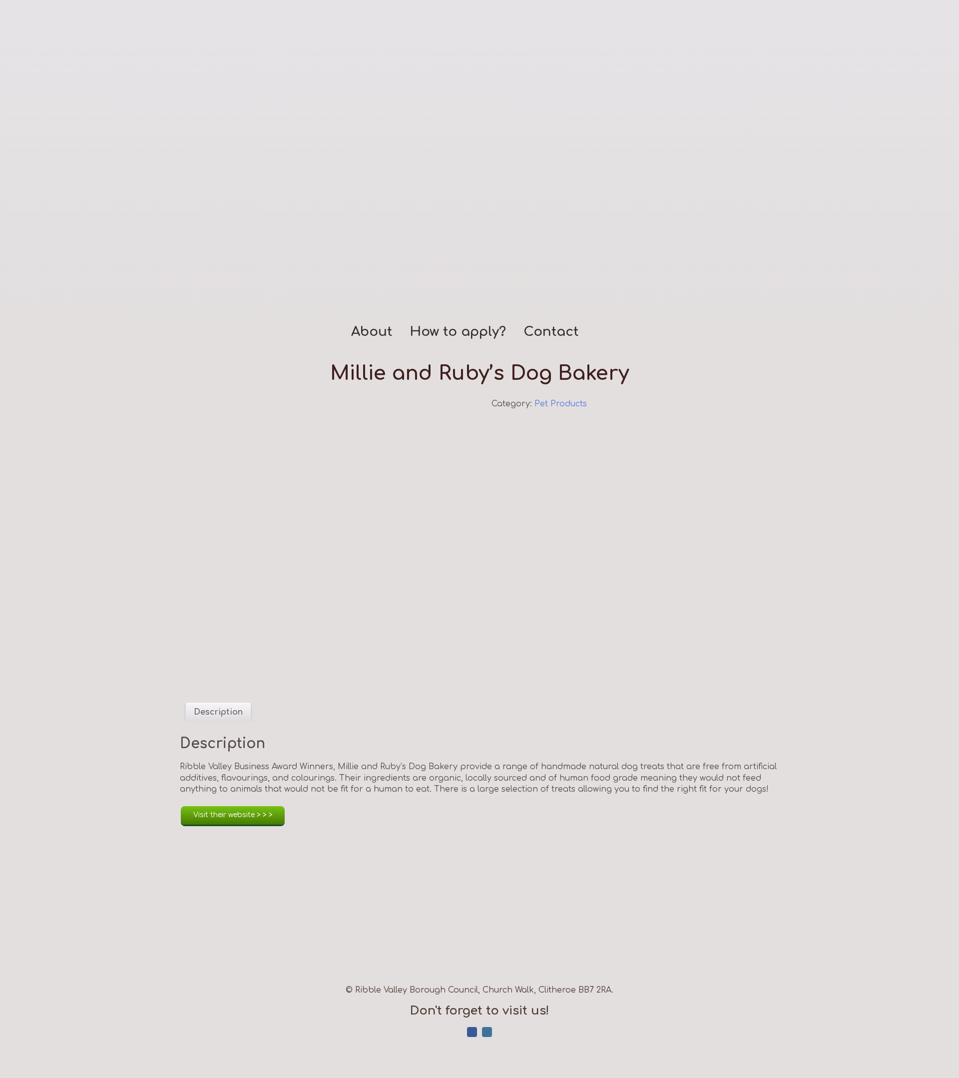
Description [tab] (218, 712)
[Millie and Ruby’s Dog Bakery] (324, 542)
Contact (550, 332)
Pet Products (560, 403)
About (371, 332)
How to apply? (458, 332)
